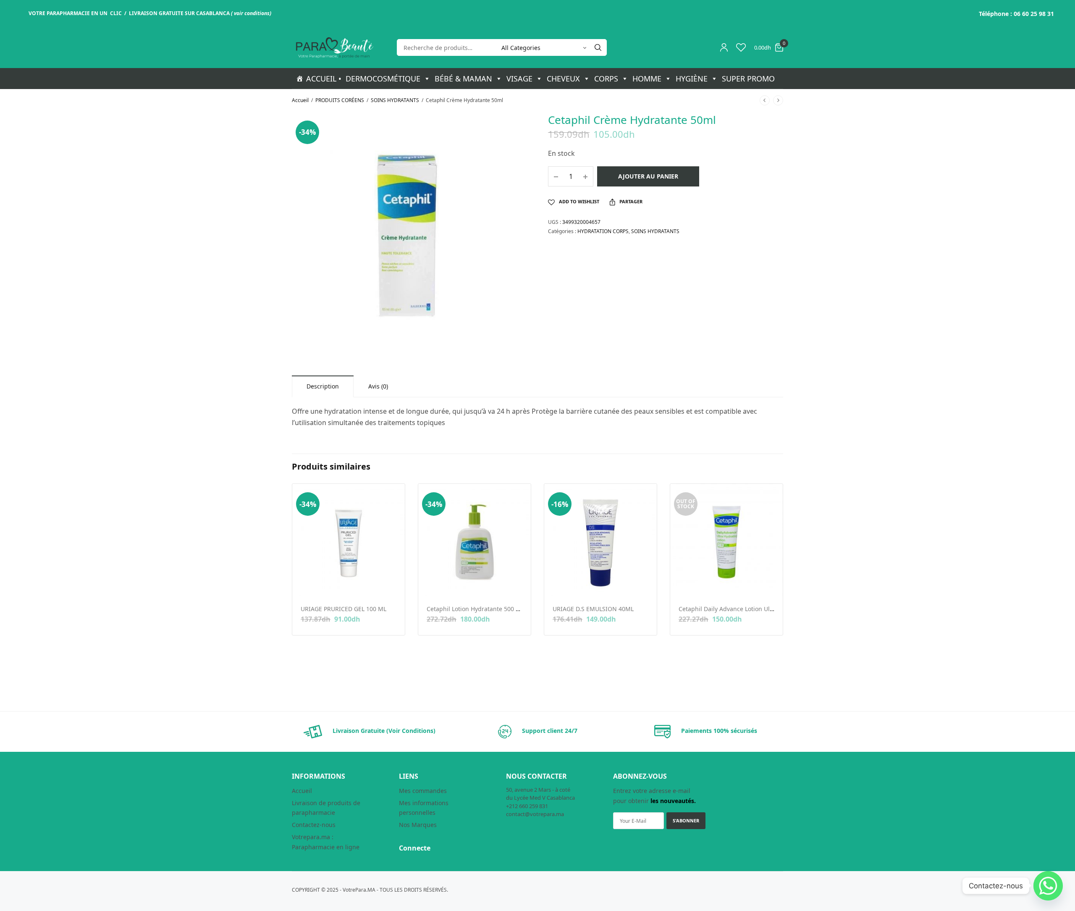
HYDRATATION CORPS (603, 231)
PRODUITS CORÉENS (339, 100)
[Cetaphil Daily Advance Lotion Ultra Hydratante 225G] (726, 540)
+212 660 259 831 (527, 806)
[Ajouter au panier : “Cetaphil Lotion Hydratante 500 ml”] (432, 583)
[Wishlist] (741, 47)
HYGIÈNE (692, 79)
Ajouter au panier (648, 176)
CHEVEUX (563, 79)
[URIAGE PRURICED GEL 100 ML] (348, 540)
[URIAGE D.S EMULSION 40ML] (600, 540)
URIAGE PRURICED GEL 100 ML (343, 609)
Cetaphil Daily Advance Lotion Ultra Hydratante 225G (753, 609)
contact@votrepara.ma (535, 814)
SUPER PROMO (748, 79)
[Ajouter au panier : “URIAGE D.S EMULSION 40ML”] (558, 583)
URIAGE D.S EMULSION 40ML (593, 609)
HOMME (646, 79)
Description (323, 386)
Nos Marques (418, 825)
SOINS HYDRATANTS (395, 100)
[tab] (323, 386)
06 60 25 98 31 (1034, 14)
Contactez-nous (314, 825)
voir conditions (252, 13)
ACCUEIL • (323, 79)
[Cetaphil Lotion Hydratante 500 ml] (474, 540)
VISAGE (519, 79)
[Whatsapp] (1048, 885)
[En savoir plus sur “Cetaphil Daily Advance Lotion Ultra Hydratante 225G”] (684, 583)
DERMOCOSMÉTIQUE (383, 79)
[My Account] (724, 47)
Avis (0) (378, 386)
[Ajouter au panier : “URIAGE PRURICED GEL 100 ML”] (306, 583)
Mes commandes (423, 791)
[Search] (598, 47)
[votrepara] (334, 47)
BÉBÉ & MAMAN (463, 79)
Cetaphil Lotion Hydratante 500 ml (475, 609)
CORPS (606, 79)
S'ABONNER (686, 820)
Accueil (300, 100)
